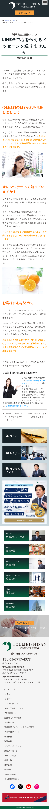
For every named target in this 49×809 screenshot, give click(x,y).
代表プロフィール (12, 731)
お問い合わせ (10, 774)
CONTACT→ (24, 12)
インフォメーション (13, 746)
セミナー (8, 698)
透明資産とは (10, 713)
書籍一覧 (8, 760)
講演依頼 (8, 741)
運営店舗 (8, 764)
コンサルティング (12, 703)
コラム (7, 694)
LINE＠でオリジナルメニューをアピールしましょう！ (13, 416)
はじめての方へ (11, 689)
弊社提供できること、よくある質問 (19, 727)
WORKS (7, 769)
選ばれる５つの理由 (13, 717)
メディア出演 (10, 755)
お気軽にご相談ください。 (17, 406)
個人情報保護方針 (12, 779)
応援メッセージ (11, 750)
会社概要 (8, 736)
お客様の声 (9, 722)
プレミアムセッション (13, 708)
